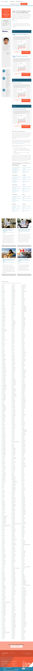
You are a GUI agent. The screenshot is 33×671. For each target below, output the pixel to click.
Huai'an (4, 594)
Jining (13, 330)
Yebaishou (24, 527)
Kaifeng (13, 355)
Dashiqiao (4, 415)
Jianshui (13, 296)
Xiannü (23, 438)
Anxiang (4, 300)
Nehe (13, 526)
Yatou (23, 526)
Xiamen (23, 428)
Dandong (4, 407)
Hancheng (4, 553)
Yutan (23, 570)
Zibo (23, 634)
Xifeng (23, 454)
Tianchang (23, 360)
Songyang (23, 322)
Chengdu (4, 382)
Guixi (3, 531)
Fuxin (3, 493)
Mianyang (13, 485)
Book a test (23, 3)
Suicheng (23, 325)
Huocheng (4, 630)
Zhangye (23, 587)
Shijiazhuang (24, 291)
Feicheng (4, 467)
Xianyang (23, 442)
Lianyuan (13, 407)
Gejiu (3, 513)
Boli (3, 347)
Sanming (13, 607)
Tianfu (23, 361)
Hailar (3, 544)
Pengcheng (14, 543)
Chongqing (4, 395)
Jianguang (13, 291)
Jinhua (13, 329)
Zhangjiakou (24, 583)
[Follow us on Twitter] (23, 666)
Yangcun (23, 506)
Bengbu (4, 337)
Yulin (23, 561)
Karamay (13, 363)
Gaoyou (4, 510)
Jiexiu (13, 312)
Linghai (13, 427)
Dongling (4, 446)
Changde (4, 360)
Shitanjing (23, 299)
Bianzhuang (4, 339)
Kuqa (13, 372)
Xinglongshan (24, 466)
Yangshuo (23, 513)
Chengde (4, 381)
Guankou (4, 523)
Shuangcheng (24, 308)
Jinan (13, 318)
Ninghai (13, 534)
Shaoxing (13, 634)
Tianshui (23, 365)
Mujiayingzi (14, 501)
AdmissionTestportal (15, 666)
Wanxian (23, 390)
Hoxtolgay (4, 591)
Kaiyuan (13, 359)
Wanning (23, 389)
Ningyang (13, 536)
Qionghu (13, 590)
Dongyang (4, 453)
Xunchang (23, 501)
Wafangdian (24, 385)
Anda (3, 290)
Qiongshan (14, 591)
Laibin (13, 373)
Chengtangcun (5, 385)
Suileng (23, 329)
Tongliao (23, 373)
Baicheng (4, 305)
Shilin (23, 292)
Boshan (4, 348)
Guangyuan (4, 521)
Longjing (13, 453)
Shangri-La (14, 621)
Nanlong (13, 513)
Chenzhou (4, 390)
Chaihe (4, 358)
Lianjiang (13, 403)
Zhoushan (23, 621)
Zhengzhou (24, 603)
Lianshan (13, 406)
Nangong (13, 510)
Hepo (3, 581)
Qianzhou (13, 573)
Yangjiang (23, 509)
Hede (3, 569)
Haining (4, 549)
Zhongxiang (24, 614)
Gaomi (4, 508)
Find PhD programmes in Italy (26, 200)
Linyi (13, 442)
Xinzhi (23, 485)
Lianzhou (13, 408)
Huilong (4, 621)
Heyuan (4, 582)
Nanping (13, 518)
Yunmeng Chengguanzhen (26, 566)
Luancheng (14, 458)
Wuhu (23, 412)
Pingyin (13, 553)
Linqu (13, 436)
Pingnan (13, 548)
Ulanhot (23, 381)
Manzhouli (14, 476)
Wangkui (23, 386)
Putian (13, 565)
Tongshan (23, 376)
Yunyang (23, 568)
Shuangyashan (24, 311)
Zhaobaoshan (24, 591)
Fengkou (4, 476)
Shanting (13, 628)
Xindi (23, 460)
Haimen (4, 548)
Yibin (23, 528)
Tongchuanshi (24, 371)
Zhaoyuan (23, 597)
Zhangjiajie (24, 582)
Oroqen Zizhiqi (14, 539)
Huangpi (4, 608)
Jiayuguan (13, 304)
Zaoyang (23, 575)
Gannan (4, 502)
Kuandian (13, 367)
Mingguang (14, 488)
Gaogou (4, 506)
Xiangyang (23, 434)
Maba (13, 472)
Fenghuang (4, 475)
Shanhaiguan (14, 625)
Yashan (23, 524)
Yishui (23, 547)
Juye (13, 354)
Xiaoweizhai (24, 449)
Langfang (13, 380)
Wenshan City (24, 399)
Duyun (4, 458)
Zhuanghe (23, 625)
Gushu (4, 536)
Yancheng (23, 504)
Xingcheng (23, 463)
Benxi (3, 338)
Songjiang (23, 317)
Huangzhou (4, 613)
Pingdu (13, 545)
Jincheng (13, 321)
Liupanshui (14, 448)
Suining (23, 330)
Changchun (4, 359)
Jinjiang (13, 334)
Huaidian (4, 598)
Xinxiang (23, 479)
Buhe (3, 352)
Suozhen (23, 335)
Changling (4, 365)
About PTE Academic (19, 1)
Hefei (14, 80)
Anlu (3, 294)
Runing (13, 603)
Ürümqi (23, 382)
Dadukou (4, 399)
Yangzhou (23, 514)
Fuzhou (4, 501)
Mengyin (13, 483)
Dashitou (4, 416)
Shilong (23, 294)
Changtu (4, 372)
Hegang (4, 572)
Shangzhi (13, 624)
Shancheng (14, 615)
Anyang (4, 301)
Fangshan (4, 466)
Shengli (13, 638)
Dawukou (4, 420)
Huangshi (4, 611)
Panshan (13, 540)
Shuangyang (24, 309)
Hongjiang (4, 587)
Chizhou (4, 393)
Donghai (4, 444)
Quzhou (13, 598)
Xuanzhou (23, 497)
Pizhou (13, 556)
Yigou (23, 536)
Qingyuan (13, 582)
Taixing (23, 347)
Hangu (4, 559)
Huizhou (4, 624)
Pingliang (13, 547)
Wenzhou (23, 403)
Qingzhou (13, 583)
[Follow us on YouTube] (29, 664)
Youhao (23, 553)
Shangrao (13, 620)
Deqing (4, 431)
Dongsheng (4, 449)
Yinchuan (23, 540)
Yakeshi (23, 502)
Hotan (3, 590)
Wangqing (23, 388)
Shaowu (13, 633)
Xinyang (23, 480)
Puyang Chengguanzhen (16, 568)
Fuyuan (4, 500)
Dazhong (4, 424)
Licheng (13, 416)
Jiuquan (13, 348)
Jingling (13, 325)
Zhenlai (23, 605)
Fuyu (3, 497)
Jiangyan (13, 292)
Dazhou (4, 425)
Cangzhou (4, 355)
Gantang (4, 504)
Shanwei (13, 630)
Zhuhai (23, 627)
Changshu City (5, 371)
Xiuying (23, 494)
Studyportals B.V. (4, 654)
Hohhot (4, 585)
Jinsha (13, 337)
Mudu (13, 500)
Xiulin (23, 492)
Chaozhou (4, 380)
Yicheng (23, 531)
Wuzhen (23, 424)
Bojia (3, 346)
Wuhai (23, 410)
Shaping (13, 635)
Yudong (23, 558)
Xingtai (23, 467)
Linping (13, 433)
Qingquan (13, 578)
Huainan (4, 600)
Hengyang (4, 578)
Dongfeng (4, 441)
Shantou (13, 629)
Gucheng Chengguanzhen (6, 525)
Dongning (4, 448)
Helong (4, 576)
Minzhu (13, 493)
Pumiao (13, 561)
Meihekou (13, 478)
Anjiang (4, 291)
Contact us (3, 665)
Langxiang (14, 382)
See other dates (17, 51)
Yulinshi (23, 562)
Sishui (23, 316)
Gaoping (4, 509)
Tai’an (23, 341)
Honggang (4, 586)
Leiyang (13, 393)
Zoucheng (23, 638)
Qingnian (13, 577)
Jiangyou (13, 295)
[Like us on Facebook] (23, 664)
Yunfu (23, 565)
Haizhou (4, 551)
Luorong (13, 465)
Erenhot (4, 463)
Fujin (3, 487)
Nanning (13, 515)
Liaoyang (13, 412)
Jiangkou (13, 288)
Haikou (4, 542)
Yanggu (23, 507)
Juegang (13, 352)
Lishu (13, 444)
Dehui (3, 427)
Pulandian (13, 560)
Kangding (13, 361)
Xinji (22, 471)
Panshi (13, 541)
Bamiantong (4, 316)
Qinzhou (13, 587)
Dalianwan (4, 406)
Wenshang (24, 401)
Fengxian (4, 479)
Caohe (4, 356)
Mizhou (13, 497)
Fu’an (3, 484)
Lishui (13, 445)
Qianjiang (13, 571)
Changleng (4, 363)
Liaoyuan (13, 414)
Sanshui (13, 608)
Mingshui (13, 489)
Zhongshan (24, 612)
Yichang (23, 530)
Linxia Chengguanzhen (15, 441)
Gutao (3, 538)
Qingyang (13, 581)
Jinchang (13, 320)
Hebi (3, 565)
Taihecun (23, 342)
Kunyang (13, 371)
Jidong (13, 307)
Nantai (13, 519)
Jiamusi (13, 286)
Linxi (13, 440)
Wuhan (14, 31)
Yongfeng (23, 552)
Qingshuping (14, 579)
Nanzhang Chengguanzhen (16, 523)
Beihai (3, 333)
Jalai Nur (4, 637)
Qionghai (13, 588)
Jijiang (13, 314)
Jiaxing (13, 303)
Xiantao (23, 441)
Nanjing (13, 511)
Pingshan (13, 549)
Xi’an (23, 427)
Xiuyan (23, 493)
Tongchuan (24, 369)
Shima (23, 295)
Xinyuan (23, 484)
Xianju (23, 436)
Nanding (13, 506)
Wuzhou (23, 425)
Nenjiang (13, 528)
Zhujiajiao (23, 630)
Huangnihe (4, 607)
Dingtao (4, 436)
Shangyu (13, 622)
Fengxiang (4, 480)
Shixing (23, 301)
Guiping (4, 529)
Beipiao (4, 335)
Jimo (13, 317)
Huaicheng (4, 596)
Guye (3, 539)
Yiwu (23, 548)
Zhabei (23, 578)
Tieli (22, 367)
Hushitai (4, 633)
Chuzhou (4, 397)
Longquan (14, 454)
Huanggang (4, 604)
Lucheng (13, 461)
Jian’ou (13, 287)
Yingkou (23, 543)
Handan (4, 557)
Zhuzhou (23, 633)
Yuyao (23, 574)
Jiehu (13, 308)
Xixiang (23, 496)
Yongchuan (24, 551)
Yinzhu (23, 545)
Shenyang (23, 286)
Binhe (3, 342)
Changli (4, 364)
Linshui (13, 437)
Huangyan (4, 612)
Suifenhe (23, 326)
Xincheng (23, 459)
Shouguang (24, 307)
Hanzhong (4, 563)
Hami (3, 552)
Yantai (23, 521)
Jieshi (13, 309)
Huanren (4, 615)
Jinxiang (13, 339)
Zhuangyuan (24, 626)
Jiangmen (13, 290)
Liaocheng (14, 411)
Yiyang (23, 549)
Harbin (4, 564)
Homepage (13, 8)
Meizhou (13, 479)
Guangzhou (4, 522)
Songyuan (23, 324)
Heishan (4, 574)
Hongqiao (4, 589)
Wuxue (23, 420)
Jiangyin (13, 294)
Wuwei (23, 416)
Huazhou (4, 617)
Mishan (13, 494)
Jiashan (13, 301)
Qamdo (13, 569)
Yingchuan (23, 541)
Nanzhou (13, 524)
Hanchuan (4, 556)
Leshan (13, 397)
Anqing (4, 295)
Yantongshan (24, 522)
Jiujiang (13, 346)
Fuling (3, 489)
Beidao (4, 331)
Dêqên (4, 429)
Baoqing (4, 318)
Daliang (4, 405)
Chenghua (4, 384)
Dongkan (4, 445)
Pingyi (13, 552)
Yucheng (23, 556)
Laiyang (13, 377)
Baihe (3, 307)
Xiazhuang (23, 451)
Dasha (4, 414)
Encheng (4, 459)
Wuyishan (23, 423)
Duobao (4, 457)
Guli (3, 534)
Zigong (23, 635)
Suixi (23, 331)
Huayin (4, 616)
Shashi (13, 637)
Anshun (4, 299)
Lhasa (13, 398)
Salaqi (13, 604)
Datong (4, 418)
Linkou (13, 432)
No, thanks (27, 668)
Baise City (4, 311)
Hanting (4, 561)
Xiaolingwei (24, 445)
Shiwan (23, 300)
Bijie (3, 341)
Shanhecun (14, 626)
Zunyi (23, 639)
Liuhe (13, 446)
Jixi (12, 351)
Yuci (23, 557)
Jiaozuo (13, 300)
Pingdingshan (14, 544)
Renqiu (13, 599)
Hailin (3, 546)
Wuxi (23, 418)
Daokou (4, 411)
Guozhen (4, 535)
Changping (4, 367)
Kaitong (13, 358)
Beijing (4, 334)
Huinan (4, 623)
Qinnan (13, 586)
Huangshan (4, 610)
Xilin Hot (23, 457)
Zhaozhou (23, 600)
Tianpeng (23, 364)
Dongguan (4, 442)
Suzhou (23, 337)
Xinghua (23, 464)
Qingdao (13, 574)
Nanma (13, 514)
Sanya (13, 611)
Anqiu (3, 296)
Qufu (13, 595)
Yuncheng (23, 564)
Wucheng (23, 406)
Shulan (23, 312)
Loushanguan (14, 457)
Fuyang (4, 495)
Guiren (4, 530)
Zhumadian (24, 631)
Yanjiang (23, 517)
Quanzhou (14, 594)
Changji (4, 361)
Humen (4, 628)
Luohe (13, 463)
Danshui (4, 410)
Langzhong (14, 384)
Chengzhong (4, 388)
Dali (3, 402)
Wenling (23, 398)
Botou (3, 350)
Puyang (13, 566)
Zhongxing (23, 616)
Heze (3, 583)
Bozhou (4, 351)
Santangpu (14, 609)
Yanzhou (23, 523)
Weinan (23, 394)
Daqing (4, 412)
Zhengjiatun (24, 601)
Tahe (23, 339)
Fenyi (3, 482)
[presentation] (9, 41)
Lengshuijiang (14, 394)
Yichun (23, 534)
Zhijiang (23, 610)
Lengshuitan (14, 395)
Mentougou (14, 484)
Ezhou (3, 465)
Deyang (4, 432)
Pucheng (13, 558)
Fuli (3, 488)
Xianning (23, 437)
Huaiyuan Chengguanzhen (7, 602)
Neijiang (13, 527)
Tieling (23, 368)
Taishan (23, 346)
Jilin (12, 316)
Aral (3, 303)
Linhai (13, 429)
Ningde (13, 532)
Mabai (13, 474)
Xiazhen (23, 450)
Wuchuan (23, 407)
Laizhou (13, 378)
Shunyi (23, 313)
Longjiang (13, 452)
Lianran (13, 405)
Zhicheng (23, 608)
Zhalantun (23, 579)
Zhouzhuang (24, 622)
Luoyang (13, 466)
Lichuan (13, 419)
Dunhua (4, 455)
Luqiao (13, 470)
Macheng (21, 8)
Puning (13, 562)
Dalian (3, 403)
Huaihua (4, 599)
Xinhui (23, 468)
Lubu (13, 459)
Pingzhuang (14, 554)
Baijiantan (4, 308)
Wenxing (23, 402)
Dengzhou (4, 428)
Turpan (23, 380)
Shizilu (23, 304)
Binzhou (4, 343)
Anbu (3, 288)
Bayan (3, 324)
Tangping (23, 354)
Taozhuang (24, 359)
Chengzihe (4, 389)
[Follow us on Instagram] (26, 666)
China (18, 8)
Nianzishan (14, 530)
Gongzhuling (4, 517)
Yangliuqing (24, 510)
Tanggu (23, 351)
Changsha (4, 369)
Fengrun (4, 478)
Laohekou (14, 389)
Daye (3, 423)
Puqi (13, 564)
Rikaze (13, 600)
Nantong (13, 521)
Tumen (23, 378)
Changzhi (4, 373)
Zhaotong (23, 596)
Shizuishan (24, 305)
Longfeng (13, 449)
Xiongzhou (24, 489)
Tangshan (23, 355)
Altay (3, 287)
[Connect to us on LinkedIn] (26, 664)
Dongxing (4, 452)
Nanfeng (13, 509)
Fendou (4, 470)
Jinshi (13, 338)
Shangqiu (13, 618)
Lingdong (13, 425)
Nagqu (13, 502)
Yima (23, 539)
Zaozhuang (24, 577)
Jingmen (13, 326)
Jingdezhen (14, 322)
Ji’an (3, 638)
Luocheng (13, 462)
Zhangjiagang (24, 581)
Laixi (13, 376)
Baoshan (4, 320)
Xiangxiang (24, 433)
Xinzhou (23, 487)
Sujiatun (23, 334)
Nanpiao (13, 517)
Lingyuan (13, 428)
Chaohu (4, 376)
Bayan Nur (4, 325)
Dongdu (4, 440)
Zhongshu (23, 613)
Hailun (3, 547)
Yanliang (23, 518)
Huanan (4, 603)
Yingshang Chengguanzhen (26, 544)
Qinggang (13, 575)
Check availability (25, 51)
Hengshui (4, 577)
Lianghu (13, 399)
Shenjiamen (24, 284)
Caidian (4, 354)
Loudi (13, 455)
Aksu (3, 286)
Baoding (4, 317)
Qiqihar (13, 592)
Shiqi (23, 296)
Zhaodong (23, 592)
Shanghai (13, 616)
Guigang (4, 526)
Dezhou (4, 433)
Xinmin (23, 472)
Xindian (23, 462)
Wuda (23, 408)
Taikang (23, 343)
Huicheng (4, 620)
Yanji (23, 515)
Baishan (4, 312)
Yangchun (23, 505)
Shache (13, 612)
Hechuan (4, 566)
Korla (13, 365)
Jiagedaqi (13, 284)
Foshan (4, 483)
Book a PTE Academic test (16, 646)
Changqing (4, 368)
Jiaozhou (13, 299)
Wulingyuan (24, 414)
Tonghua (23, 372)
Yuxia (23, 573)
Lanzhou (13, 388)
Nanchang (14, 106)
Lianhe (13, 402)
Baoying (4, 322)
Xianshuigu (24, 440)
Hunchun (4, 629)
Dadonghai (4, 398)
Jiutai (13, 350)
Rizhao (13, 601)
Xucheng (23, 500)
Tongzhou (23, 377)
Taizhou (23, 350)
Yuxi (23, 571)
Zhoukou (23, 620)
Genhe (4, 514)
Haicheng (4, 540)
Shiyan (23, 303)
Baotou (4, 321)
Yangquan (23, 511)
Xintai (23, 477)
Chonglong (4, 394)
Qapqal (13, 570)
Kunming (13, 368)
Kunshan (13, 369)
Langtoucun (14, 381)
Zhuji (23, 629)
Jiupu (13, 347)
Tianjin (23, 363)
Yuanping (23, 554)
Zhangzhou (24, 588)
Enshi (3, 461)
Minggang (13, 487)
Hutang (4, 634)
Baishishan (4, 313)
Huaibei (4, 595)
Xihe (23, 455)
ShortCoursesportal (15, 665)
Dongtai (4, 450)
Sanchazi (13, 605)
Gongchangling (5, 516)
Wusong (23, 415)
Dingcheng (4, 435)
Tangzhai (23, 356)
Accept (23, 668)
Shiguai (23, 288)
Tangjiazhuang (24, 352)
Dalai (3, 401)
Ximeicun (23, 458)
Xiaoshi (23, 447)
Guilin (3, 527)
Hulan (3, 625)
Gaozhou (4, 512)
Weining (23, 395)
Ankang (4, 292)
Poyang (13, 557)
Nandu (13, 507)
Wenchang (24, 397)
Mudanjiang (14, 498)
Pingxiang (13, 551)
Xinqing (23, 475)
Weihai (23, 393)
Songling (23, 320)
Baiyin (3, 314)
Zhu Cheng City (24, 623)
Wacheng (23, 384)
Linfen (13, 423)
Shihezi (23, 290)
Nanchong (14, 505)
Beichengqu (4, 329)
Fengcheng (4, 472)
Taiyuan (23, 348)
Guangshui (4, 519)
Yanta (23, 519)
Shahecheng (14, 613)
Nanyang (13, 522)
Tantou (23, 358)
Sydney (7, 54)
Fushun (4, 492)
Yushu (23, 569)
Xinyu (23, 483)
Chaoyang (4, 377)
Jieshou (13, 311)
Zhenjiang (23, 604)
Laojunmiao (14, 390)
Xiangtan (23, 432)
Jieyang (13, 313)
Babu (3, 304)
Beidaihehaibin (5, 330)
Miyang (13, 496)
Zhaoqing (23, 595)
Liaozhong (14, 415)
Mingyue (13, 492)
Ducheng (4, 454)
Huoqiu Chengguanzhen (6, 632)
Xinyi (23, 481)
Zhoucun (23, 618)
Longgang (13, 450)
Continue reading (14, 20)
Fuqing (4, 491)
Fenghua (4, 474)
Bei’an (3, 326)
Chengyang (4, 386)
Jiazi (13, 305)
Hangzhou (4, 560)
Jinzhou (13, 341)
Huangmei (4, 606)
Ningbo (13, 531)
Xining (23, 470)
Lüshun (13, 471)
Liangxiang (14, 401)
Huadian (4, 593)
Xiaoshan (23, 446)
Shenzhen (23, 287)
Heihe (3, 573)
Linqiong (13, 435)
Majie (13, 475)
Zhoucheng (24, 617)
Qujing (13, 596)
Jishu (13, 343)
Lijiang (13, 420)
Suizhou (23, 333)
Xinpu (23, 474)
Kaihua (13, 356)
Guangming (4, 518)
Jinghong (13, 324)
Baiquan (4, 309)
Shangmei (13, 617)
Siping (23, 314)
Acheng (4, 284)
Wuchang (23, 405)
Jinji (12, 333)
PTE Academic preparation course (19, 143)
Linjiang (13, 431)
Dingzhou (4, 437)
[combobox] (6, 27)
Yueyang (23, 560)
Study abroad (12, 1)
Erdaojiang (4, 462)
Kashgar (13, 364)
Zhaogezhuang (24, 593)
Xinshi (23, 476)
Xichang (23, 453)
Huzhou (4, 636)
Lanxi (13, 385)
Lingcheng (14, 424)
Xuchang (23, 498)
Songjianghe (24, 318)
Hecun (4, 568)
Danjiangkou (4, 408)
